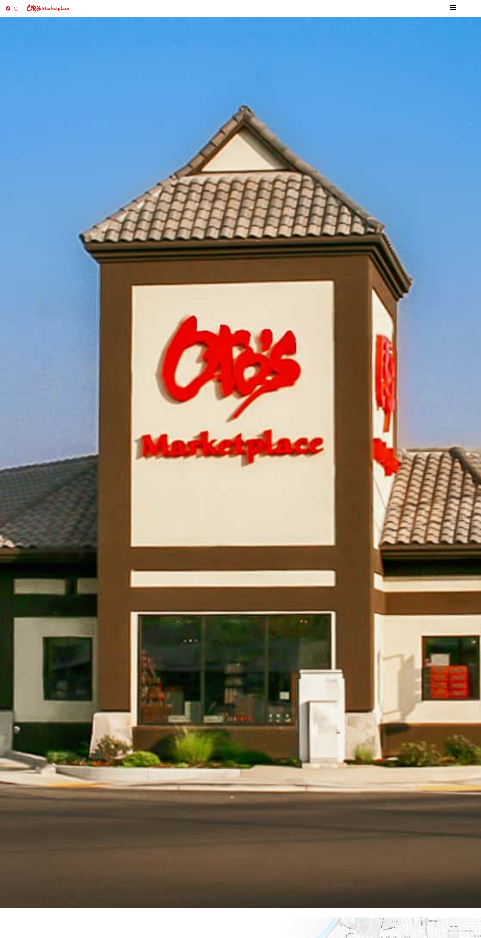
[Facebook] (8, 8)
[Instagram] (16, 8)
